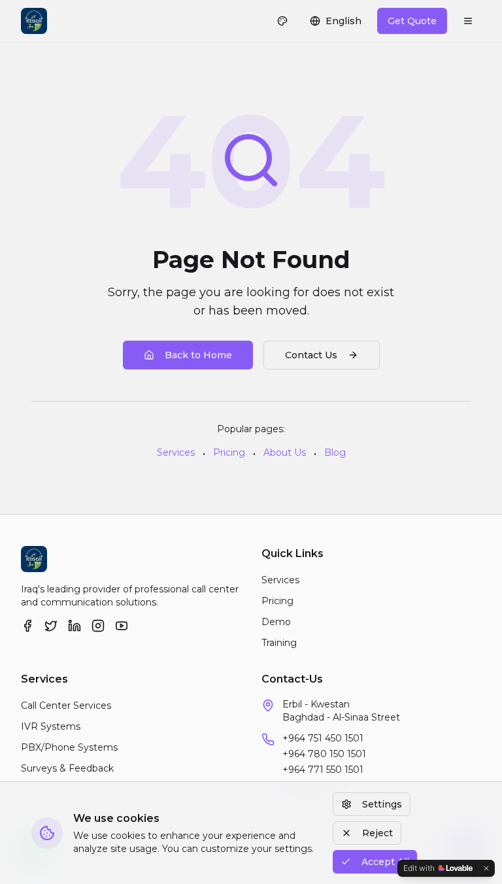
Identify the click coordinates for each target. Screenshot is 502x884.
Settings (382, 804)
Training (279, 643)
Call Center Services (66, 705)
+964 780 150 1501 (324, 754)
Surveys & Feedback (67, 768)
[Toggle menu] (468, 21)
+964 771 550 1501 (322, 769)
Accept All (385, 862)
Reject (377, 833)
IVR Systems (50, 726)
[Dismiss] (486, 868)
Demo (276, 622)
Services (176, 452)
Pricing (229, 452)
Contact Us (311, 355)
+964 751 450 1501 (322, 738)
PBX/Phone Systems (69, 747)
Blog (335, 452)
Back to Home (198, 355)
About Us (284, 452)
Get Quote (412, 21)
